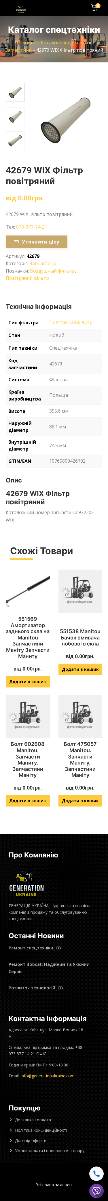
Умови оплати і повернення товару (49, 1150)
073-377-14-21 (31, 227)
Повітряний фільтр (27, 278)
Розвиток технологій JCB (36, 988)
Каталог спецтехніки (64, 42)
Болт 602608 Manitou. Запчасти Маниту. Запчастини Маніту (28, 759)
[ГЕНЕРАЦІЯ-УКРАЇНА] (21, 8)
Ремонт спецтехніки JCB (35, 948)
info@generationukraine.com (48, 1076)
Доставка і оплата (33, 1120)
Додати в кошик (27, 681)
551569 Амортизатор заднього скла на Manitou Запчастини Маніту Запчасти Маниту (28, 637)
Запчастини (18, 50)
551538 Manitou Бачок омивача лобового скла (80, 637)
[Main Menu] (7, 8)
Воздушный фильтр (52, 271)
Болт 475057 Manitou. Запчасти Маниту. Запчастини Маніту (80, 759)
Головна (26, 42)
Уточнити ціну (40, 242)
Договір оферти (30, 1140)
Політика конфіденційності (41, 1130)
